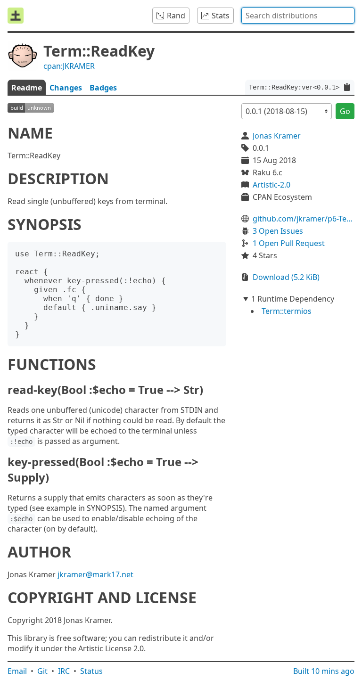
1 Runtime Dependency (292, 299)
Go (345, 111)
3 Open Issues (278, 231)
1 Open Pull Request (289, 243)
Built (323, 671)
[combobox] (297, 16)
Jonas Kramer (277, 136)
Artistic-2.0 (271, 185)
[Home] (16, 16)
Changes (65, 87)
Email (17, 671)
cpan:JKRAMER (69, 66)
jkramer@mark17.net (95, 574)
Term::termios (287, 311)
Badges (103, 87)
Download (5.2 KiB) (286, 277)
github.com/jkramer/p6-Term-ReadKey (303, 218)
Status (91, 671)
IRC (64, 671)
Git (42, 671)
